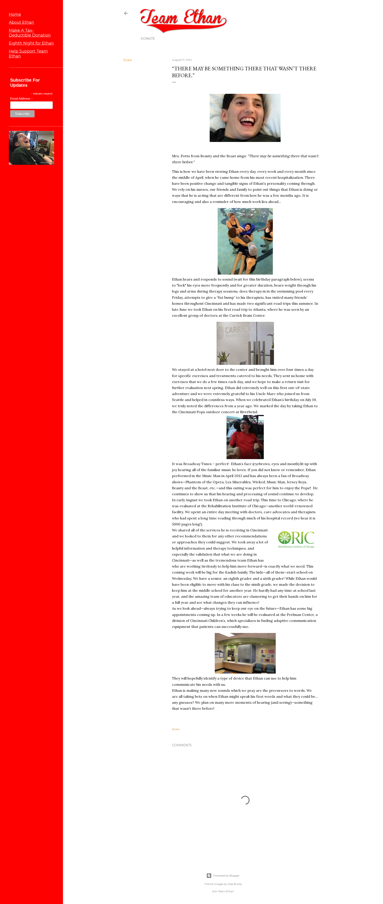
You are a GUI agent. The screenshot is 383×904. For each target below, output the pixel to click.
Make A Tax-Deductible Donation (30, 33)
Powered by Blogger (226, 875)
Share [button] (127, 60)
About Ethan (21, 22)
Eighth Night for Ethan (31, 43)
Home (15, 14)
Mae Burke (235, 884)
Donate (148, 39)
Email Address (21, 98)
